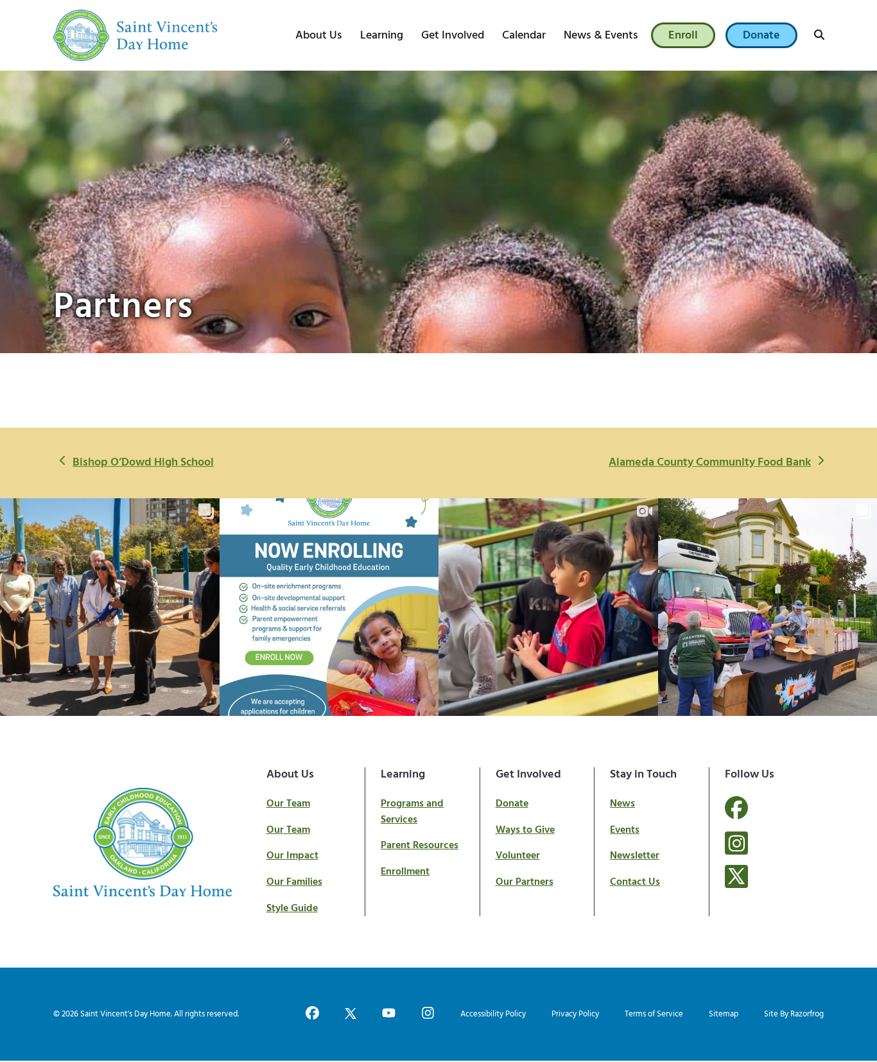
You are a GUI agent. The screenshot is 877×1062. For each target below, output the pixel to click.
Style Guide (292, 908)
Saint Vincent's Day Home (125, 1014)
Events (624, 830)
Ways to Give (525, 830)
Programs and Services (412, 812)
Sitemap (723, 1014)
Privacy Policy (575, 1014)
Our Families (294, 882)
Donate (512, 804)
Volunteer (518, 856)
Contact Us (635, 882)
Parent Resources (419, 845)
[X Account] (736, 876)
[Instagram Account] (736, 843)
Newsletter (634, 856)
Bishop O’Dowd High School (143, 463)
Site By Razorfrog (794, 1014)
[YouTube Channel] (388, 1014)
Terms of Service (654, 1014)
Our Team (288, 804)
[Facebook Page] (736, 815)
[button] (819, 35)
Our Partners (524, 882)
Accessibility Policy (493, 1014)
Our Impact (292, 856)
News (622, 804)
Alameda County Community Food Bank (709, 463)
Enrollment (405, 872)
